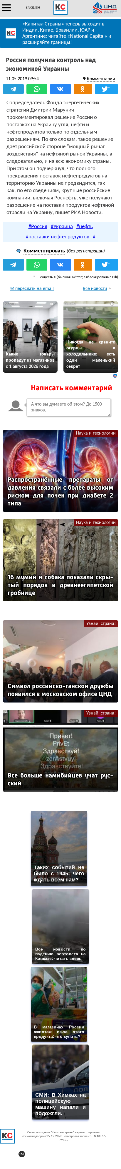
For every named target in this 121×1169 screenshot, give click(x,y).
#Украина (62, 227)
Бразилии (67, 30)
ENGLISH (33, 8)
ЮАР (85, 30)
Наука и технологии (96, 433)
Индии (30, 30)
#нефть (84, 227)
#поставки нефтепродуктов (57, 237)
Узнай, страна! (101, 623)
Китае (46, 30)
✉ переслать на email (32, 288)
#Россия (37, 227)
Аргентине (34, 36)
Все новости (95, 288)
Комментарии (101, 79)
